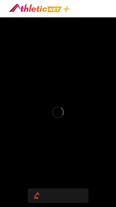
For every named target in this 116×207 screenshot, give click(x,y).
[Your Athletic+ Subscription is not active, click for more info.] (67, 10)
